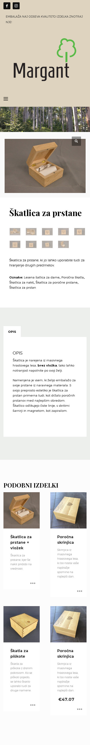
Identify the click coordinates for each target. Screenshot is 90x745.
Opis (12, 331)
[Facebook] (6, 5)
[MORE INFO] (32, 583)
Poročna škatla (72, 277)
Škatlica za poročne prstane (57, 282)
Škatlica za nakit (21, 282)
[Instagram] (16, 5)
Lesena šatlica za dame (42, 277)
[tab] (12, 331)
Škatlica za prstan (22, 287)
